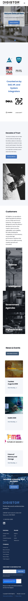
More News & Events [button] (12, 353)
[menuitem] (6, 533)
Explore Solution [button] (14, 24)
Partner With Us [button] (11, 156)
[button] (11, 40)
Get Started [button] (14, 487)
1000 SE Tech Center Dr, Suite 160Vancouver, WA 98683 (12, 514)
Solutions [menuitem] (5, 530)
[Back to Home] (11, 3)
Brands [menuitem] (16, 530)
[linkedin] (4, 523)
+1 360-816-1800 (8, 519)
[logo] (11, 502)
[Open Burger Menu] (24, 3)
